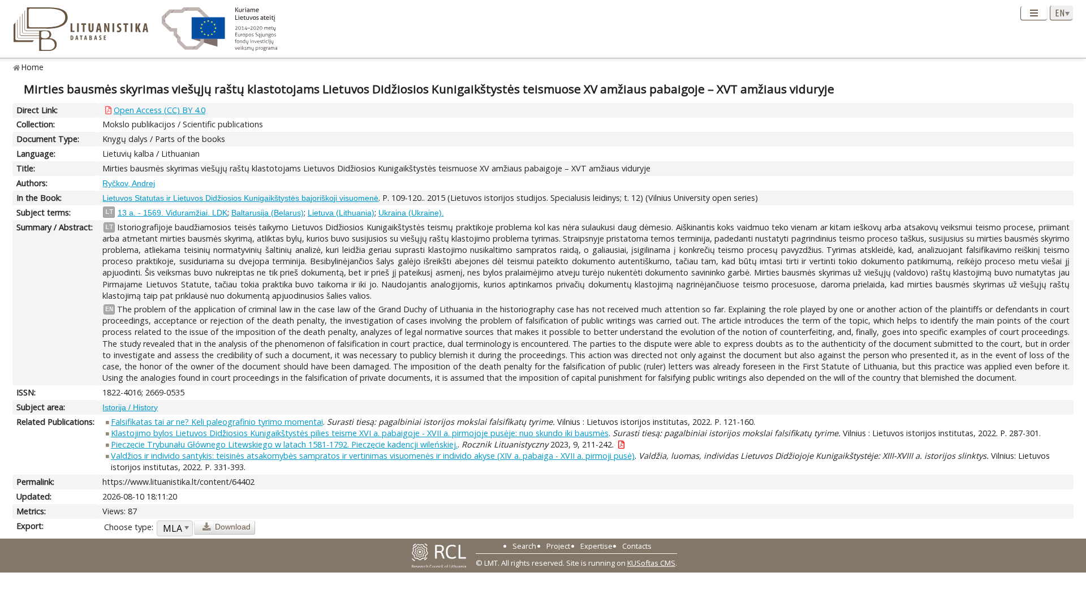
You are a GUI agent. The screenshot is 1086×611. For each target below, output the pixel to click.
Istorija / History (130, 407)
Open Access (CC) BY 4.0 (159, 110)
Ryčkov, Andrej (128, 183)
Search (524, 546)
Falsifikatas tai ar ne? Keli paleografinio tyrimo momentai (217, 421)
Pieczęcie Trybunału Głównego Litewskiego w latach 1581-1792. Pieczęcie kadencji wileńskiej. (284, 444)
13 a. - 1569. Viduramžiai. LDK (172, 212)
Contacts (637, 546)
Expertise (596, 546)
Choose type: (128, 527)
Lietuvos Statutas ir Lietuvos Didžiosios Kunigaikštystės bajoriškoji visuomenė (240, 198)
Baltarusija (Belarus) (267, 212)
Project (558, 546)
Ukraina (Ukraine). (411, 212)
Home (32, 67)
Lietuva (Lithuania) (341, 212)
